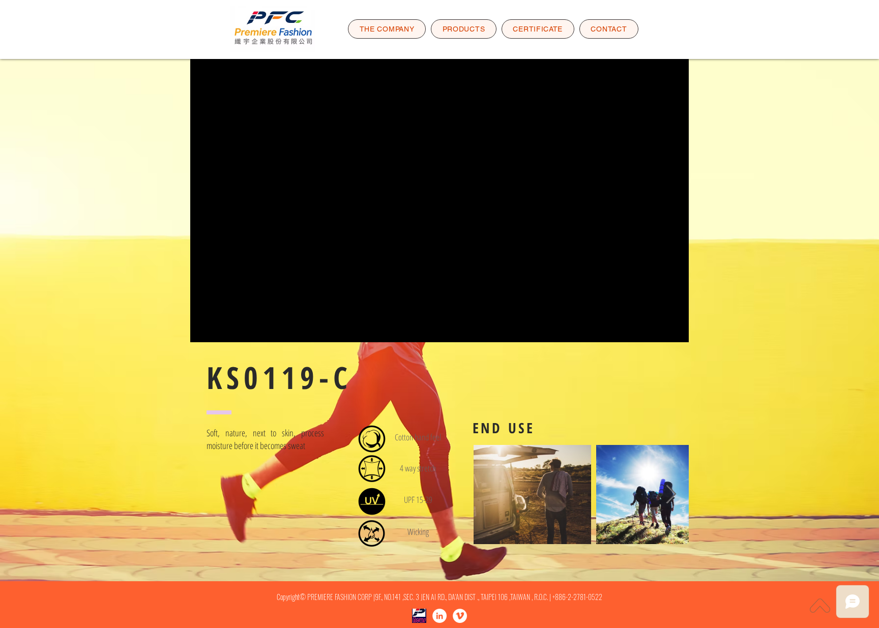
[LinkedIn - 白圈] (439, 616)
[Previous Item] (491, 494)
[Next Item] (671, 494)
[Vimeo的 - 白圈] (460, 616)
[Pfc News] (419, 616)
